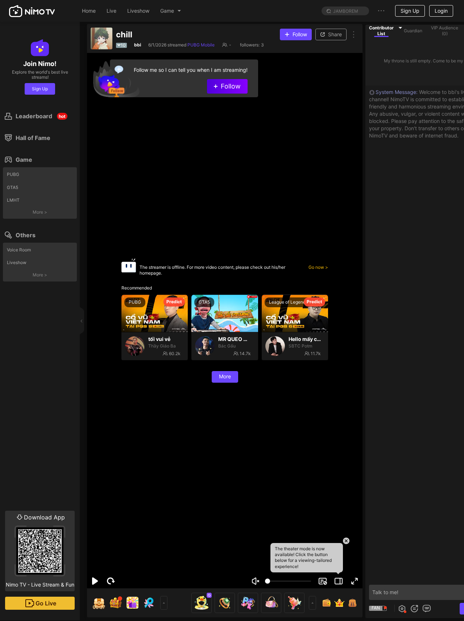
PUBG (13, 174)
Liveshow (16, 262)
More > (40, 212)
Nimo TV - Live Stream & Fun (40, 551)
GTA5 (12, 187)
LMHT (13, 200)
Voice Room (19, 249)
